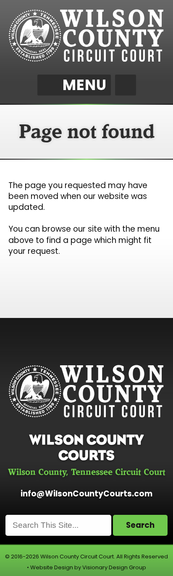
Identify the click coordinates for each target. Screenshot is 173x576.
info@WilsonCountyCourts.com (86, 493)
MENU (85, 85)
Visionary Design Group (114, 567)
